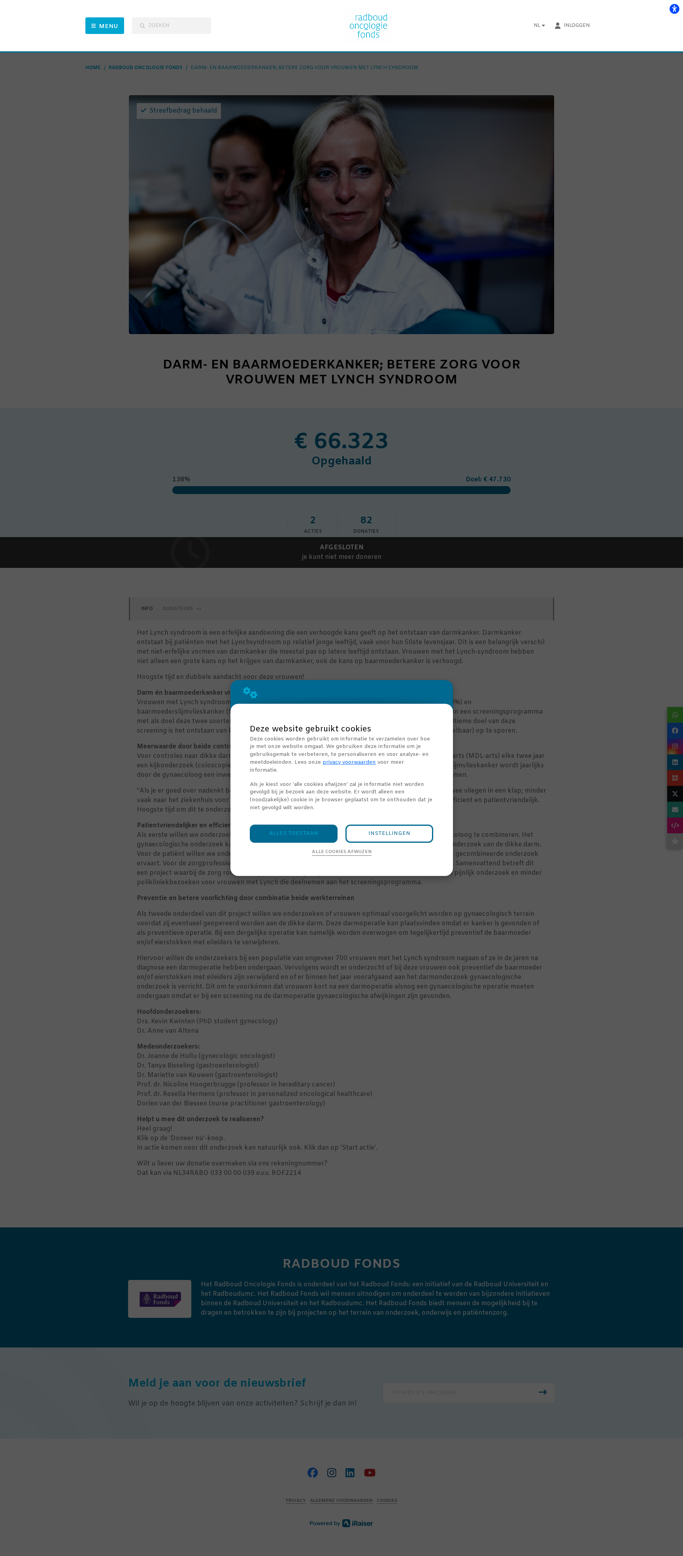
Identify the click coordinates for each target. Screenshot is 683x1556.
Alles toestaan (293, 833)
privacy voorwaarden (349, 762)
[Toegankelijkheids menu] (674, 8)
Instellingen (389, 833)
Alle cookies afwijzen (342, 852)
